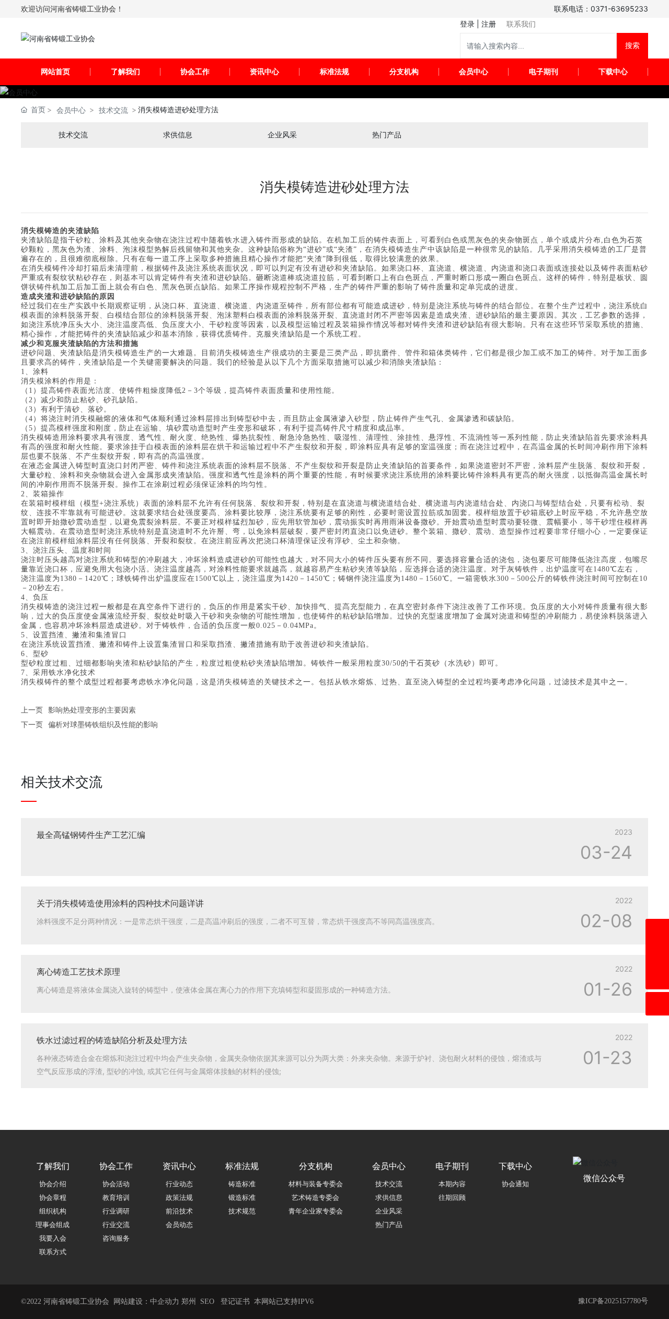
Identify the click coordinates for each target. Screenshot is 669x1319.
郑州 (188, 1301)
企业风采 (282, 135)
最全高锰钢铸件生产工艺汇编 (91, 835)
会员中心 (71, 110)
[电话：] (657, 930)
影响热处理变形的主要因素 (92, 709)
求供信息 (177, 135)
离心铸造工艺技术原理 (78, 971)
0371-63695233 (619, 8)
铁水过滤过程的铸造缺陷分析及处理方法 (112, 1040)
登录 (468, 23)
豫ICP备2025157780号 (613, 1301)
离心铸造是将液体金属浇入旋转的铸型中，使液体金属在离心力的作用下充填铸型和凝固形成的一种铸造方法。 (216, 989)
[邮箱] (657, 954)
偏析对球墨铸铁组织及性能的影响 (103, 724)
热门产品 (386, 135)
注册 (488, 23)
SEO (207, 1301)
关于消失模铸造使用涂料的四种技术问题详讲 (120, 903)
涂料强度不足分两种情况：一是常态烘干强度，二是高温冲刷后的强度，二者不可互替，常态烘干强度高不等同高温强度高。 (238, 921)
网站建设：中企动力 (146, 1301)
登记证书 (235, 1301)
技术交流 (113, 110)
